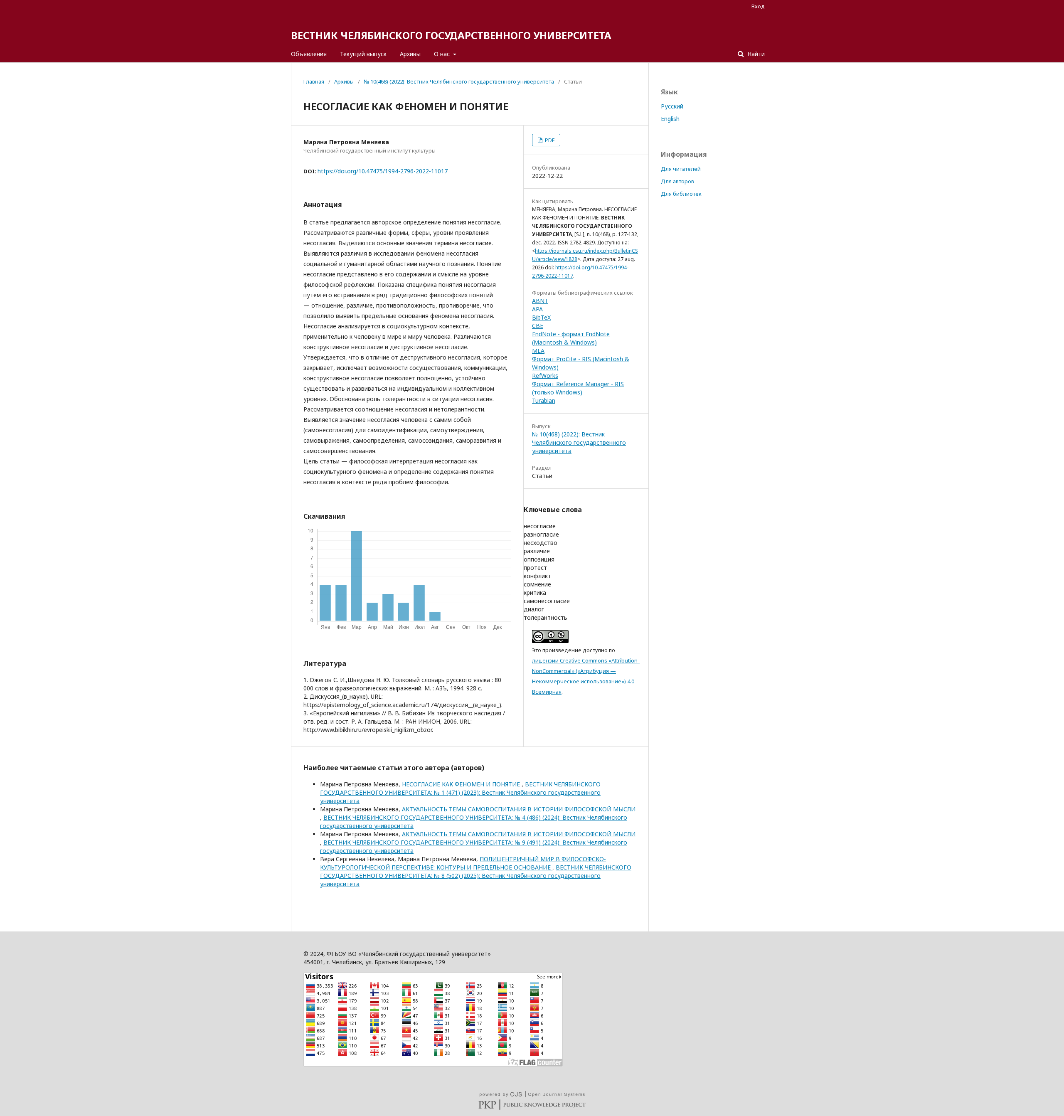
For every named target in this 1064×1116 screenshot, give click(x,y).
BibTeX (541, 317)
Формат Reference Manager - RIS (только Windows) (578, 388)
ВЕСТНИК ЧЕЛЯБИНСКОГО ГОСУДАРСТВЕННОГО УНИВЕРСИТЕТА (451, 35)
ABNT (540, 301)
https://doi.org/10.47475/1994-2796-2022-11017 (383, 171)
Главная (313, 81)
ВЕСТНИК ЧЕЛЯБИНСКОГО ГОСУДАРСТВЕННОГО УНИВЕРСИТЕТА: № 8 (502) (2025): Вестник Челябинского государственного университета (475, 875)
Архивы (410, 54)
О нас (442, 54)
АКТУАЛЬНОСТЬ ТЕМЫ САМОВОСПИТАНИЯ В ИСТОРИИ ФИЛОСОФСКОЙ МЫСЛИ (518, 809)
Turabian (543, 400)
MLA (538, 351)
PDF (549, 140)
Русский (672, 106)
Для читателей (681, 168)
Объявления (309, 54)
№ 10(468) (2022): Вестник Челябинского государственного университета (459, 81)
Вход (758, 6)
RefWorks (545, 375)
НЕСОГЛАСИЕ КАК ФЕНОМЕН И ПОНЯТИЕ (462, 784)
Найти (755, 54)
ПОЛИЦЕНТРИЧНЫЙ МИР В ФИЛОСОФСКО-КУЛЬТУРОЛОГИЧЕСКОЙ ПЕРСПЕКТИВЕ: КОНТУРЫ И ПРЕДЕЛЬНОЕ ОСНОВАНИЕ (463, 863)
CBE (537, 326)
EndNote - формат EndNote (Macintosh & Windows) (571, 338)
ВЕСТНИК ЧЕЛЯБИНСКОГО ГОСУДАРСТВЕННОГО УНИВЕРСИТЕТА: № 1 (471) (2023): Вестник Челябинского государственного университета (460, 792)
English (670, 119)
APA (537, 309)
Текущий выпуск (363, 54)
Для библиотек (681, 193)
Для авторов (677, 181)
